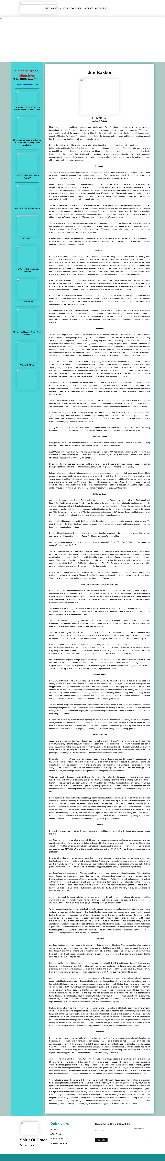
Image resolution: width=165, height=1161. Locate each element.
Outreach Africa (27, 365)
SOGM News (76, 8)
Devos (66, 8)
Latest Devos (27, 302)
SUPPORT (88, 8)
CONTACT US (101, 8)
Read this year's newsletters (27, 208)
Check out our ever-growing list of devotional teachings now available (27, 142)
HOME (46, 8)
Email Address (101, 1131)
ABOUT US (56, 8)
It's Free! (27, 239)
